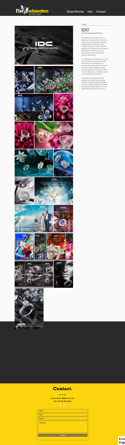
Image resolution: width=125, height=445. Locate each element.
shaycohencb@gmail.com (62, 398)
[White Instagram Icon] (64, 405)
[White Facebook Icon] (60, 405)
